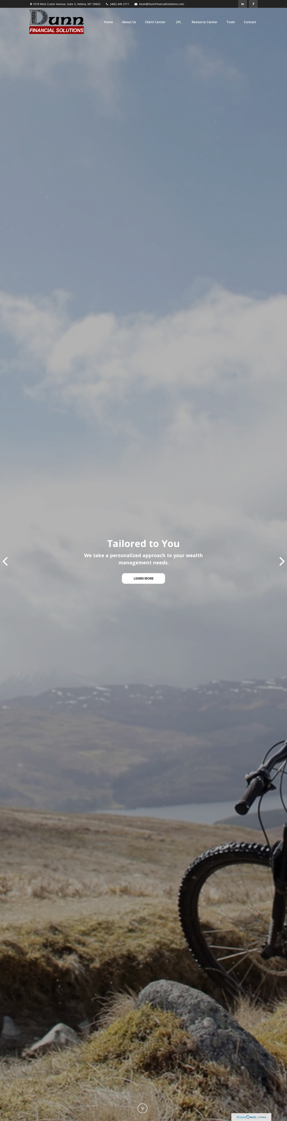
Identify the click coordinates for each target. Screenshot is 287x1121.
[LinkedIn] (242, 4)
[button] (108, 22)
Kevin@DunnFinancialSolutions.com (161, 4)
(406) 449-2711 (119, 4)
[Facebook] (253, 4)
